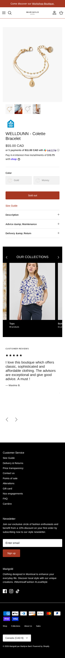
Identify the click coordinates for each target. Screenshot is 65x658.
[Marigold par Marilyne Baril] (32, 13)
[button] (32, 150)
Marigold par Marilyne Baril (20, 646)
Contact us (9, 473)
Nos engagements (13, 493)
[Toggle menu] (4, 13)
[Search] (11, 13)
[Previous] (7, 419)
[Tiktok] (18, 591)
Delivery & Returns (13, 463)
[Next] (16, 419)
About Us (28, 626)
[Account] (53, 13)
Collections (15, 626)
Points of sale (10, 478)
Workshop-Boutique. (43, 3)
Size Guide (12, 205)
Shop (5, 626)
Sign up (11, 553)
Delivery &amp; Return (18, 233)
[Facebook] (5, 591)
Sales (38, 626)
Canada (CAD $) (14, 638)
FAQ (5, 498)
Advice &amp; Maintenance (21, 224)
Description (12, 214)
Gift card (7, 488)
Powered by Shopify (41, 646)
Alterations (8, 483)
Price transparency (13, 468)
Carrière (7, 503)
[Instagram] (11, 591)
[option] (32, 64)
